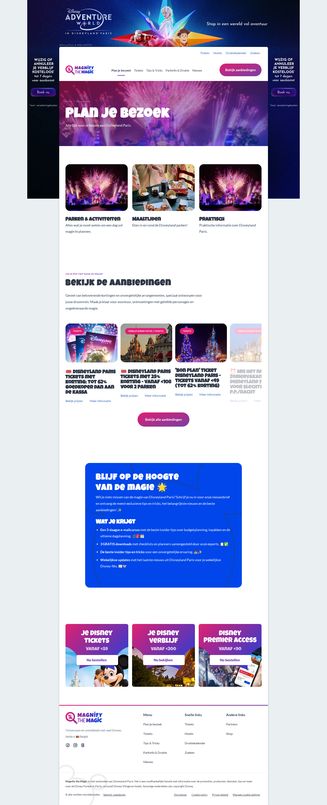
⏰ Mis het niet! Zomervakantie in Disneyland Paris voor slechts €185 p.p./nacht (252, 382)
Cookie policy (200, 794)
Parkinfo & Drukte (177, 70)
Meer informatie (100, 401)
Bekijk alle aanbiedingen (163, 419)
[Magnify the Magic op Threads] (83, 746)
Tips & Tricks (154, 70)
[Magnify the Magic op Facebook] (67, 746)
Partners (231, 724)
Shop (229, 733)
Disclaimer (180, 794)
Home (68, 101)
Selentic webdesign (114, 794)
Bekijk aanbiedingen (240, 70)
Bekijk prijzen (74, 401)
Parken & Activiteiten (93, 219)
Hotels (217, 53)
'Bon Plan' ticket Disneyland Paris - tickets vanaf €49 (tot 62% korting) (198, 378)
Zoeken (255, 53)
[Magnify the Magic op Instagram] (75, 746)
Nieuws (197, 70)
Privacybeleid (220, 794)
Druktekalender (236, 53)
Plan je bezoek (121, 70)
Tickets (204, 53)
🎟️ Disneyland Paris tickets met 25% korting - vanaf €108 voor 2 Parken (146, 379)
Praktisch (211, 219)
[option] (92, 363)
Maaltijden (146, 219)
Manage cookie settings (246, 794)
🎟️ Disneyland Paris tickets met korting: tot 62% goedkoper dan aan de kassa (90, 382)
